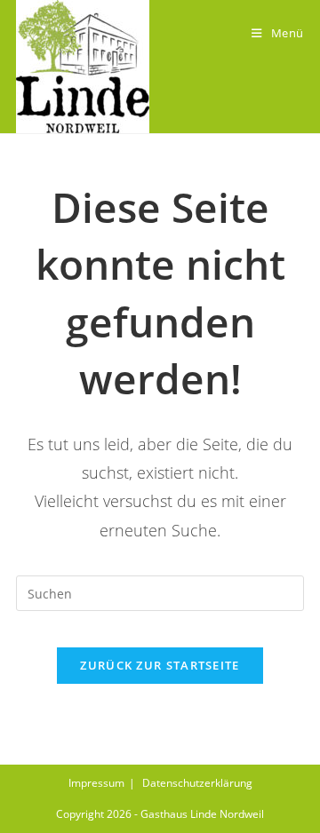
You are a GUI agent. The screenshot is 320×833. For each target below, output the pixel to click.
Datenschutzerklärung (197, 782)
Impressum (96, 782)
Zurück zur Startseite (159, 665)
